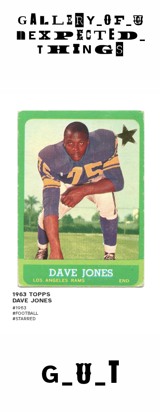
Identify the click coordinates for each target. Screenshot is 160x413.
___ (80, 35)
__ (80, 374)
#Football (25, 313)
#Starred (24, 318)
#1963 (19, 307)
